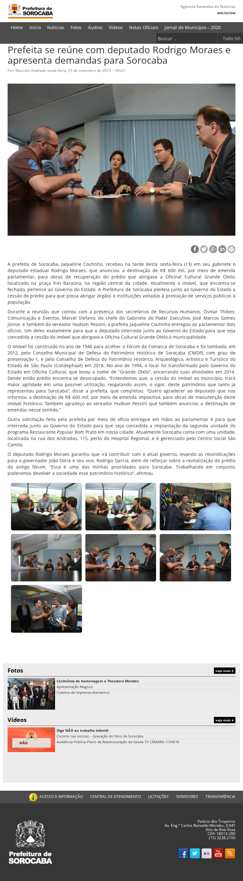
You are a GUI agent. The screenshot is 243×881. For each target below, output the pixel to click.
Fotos (76, 27)
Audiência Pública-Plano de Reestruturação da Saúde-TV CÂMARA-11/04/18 (118, 741)
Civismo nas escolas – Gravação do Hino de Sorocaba (100, 736)
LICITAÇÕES (158, 796)
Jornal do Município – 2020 (193, 27)
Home (17, 27)
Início (35, 27)
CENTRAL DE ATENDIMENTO (115, 796)
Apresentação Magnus (75, 686)
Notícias (55, 27)
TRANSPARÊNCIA (220, 796)
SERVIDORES (187, 796)
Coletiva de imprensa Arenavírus (83, 692)
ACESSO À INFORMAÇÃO (61, 796)
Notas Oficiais (143, 27)
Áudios (95, 27)
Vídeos (116, 27)
